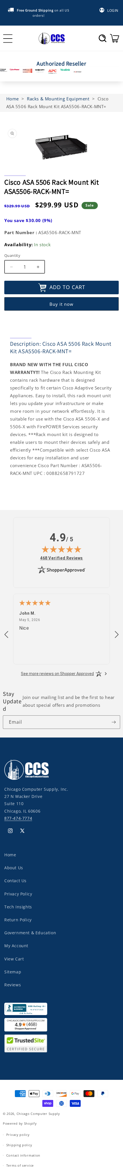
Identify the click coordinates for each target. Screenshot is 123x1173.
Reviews (12, 984)
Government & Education (30, 932)
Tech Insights (18, 907)
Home (10, 854)
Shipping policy (19, 1145)
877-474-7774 (18, 818)
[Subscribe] (113, 722)
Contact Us (15, 880)
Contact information (23, 1155)
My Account (16, 945)
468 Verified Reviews (61, 557)
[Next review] (116, 635)
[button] (103, 38)
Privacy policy (18, 1134)
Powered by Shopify (20, 1123)
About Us (13, 867)
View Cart (14, 959)
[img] (61, 549)
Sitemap (12, 972)
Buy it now (61, 304)
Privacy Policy (18, 894)
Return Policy (18, 919)
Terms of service (20, 1165)
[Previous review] (6, 635)
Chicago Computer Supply (38, 1113)
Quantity (12, 255)
